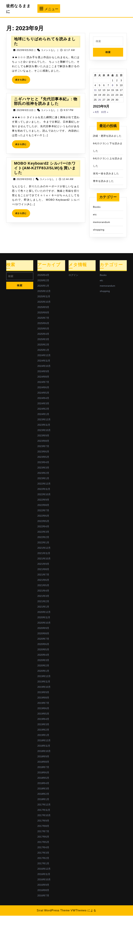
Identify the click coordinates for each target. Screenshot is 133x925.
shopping (98, 229)
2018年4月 (43, 783)
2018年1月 (43, 799)
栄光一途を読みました (106, 173)
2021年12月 (44, 547)
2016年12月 (44, 868)
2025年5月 (43, 328)
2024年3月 (43, 403)
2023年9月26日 (25, 50)
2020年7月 (43, 638)
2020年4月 (43, 654)
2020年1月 (43, 670)
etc (95, 214)
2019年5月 (43, 713)
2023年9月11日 (25, 110)
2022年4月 (43, 526)
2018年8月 (43, 761)
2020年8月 (43, 633)
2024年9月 (43, 371)
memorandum (101, 222)
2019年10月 (44, 687)
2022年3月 (43, 531)
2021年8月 (43, 569)
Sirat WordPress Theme (53, 910)
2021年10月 (44, 558)
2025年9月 (43, 307)
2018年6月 (43, 772)
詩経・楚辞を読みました (107, 135)
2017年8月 (43, 826)
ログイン (73, 275)
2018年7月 (43, 767)
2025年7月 (43, 317)
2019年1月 (43, 735)
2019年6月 (43, 708)
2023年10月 (44, 430)
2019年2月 (43, 729)
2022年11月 (43, 489)
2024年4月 (43, 398)
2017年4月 (43, 847)
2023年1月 (43, 478)
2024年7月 (43, 382)
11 (95, 90)
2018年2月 (43, 793)
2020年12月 (44, 612)
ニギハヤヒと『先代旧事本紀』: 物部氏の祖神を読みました (45, 101)
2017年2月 (43, 858)
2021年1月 (43, 606)
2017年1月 (43, 863)
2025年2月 (43, 344)
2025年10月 (44, 301)
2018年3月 (43, 788)
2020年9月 (43, 628)
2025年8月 (43, 312)
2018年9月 (43, 756)
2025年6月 (43, 323)
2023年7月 (43, 446)
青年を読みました (103, 181)
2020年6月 (43, 644)
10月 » (104, 112)
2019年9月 (43, 692)
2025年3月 (43, 339)
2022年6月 (43, 515)
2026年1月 (43, 285)
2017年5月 (43, 842)
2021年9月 (43, 563)
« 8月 (96, 112)
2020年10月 (44, 622)
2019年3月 (43, 724)
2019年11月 (43, 681)
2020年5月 (43, 649)
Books (97, 206)
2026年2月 (43, 280)
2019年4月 (43, 719)
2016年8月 (43, 890)
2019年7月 (43, 703)
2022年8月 (43, 505)
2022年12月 (44, 483)
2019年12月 (44, 676)
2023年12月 (44, 419)
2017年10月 (44, 815)
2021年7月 (43, 574)
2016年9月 (43, 884)
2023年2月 (43, 473)
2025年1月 (43, 350)
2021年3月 (43, 596)
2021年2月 (43, 601)
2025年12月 (44, 291)
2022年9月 (43, 499)
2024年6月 (43, 387)
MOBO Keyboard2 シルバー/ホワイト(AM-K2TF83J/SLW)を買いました (45, 168)
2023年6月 (43, 451)
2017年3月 (43, 852)
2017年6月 (43, 836)
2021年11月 (43, 553)
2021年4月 (43, 590)
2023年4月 (43, 462)
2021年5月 (43, 585)
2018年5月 (43, 777)
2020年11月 (43, 617)
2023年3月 (43, 467)
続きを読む (22, 81)
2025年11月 (43, 296)
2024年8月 (43, 376)
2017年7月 (43, 831)
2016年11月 (43, 874)
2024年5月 (43, 392)
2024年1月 (43, 414)
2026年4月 (43, 275)
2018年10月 (44, 751)
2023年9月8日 (24, 179)
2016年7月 (43, 895)
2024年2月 (43, 408)
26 (99, 99)
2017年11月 (43, 810)
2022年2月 (43, 537)
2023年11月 (43, 424)
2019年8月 (43, 697)
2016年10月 (44, 879)
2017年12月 (44, 804)
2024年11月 (43, 360)
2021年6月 (43, 580)
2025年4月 (43, 333)
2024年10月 (44, 366)
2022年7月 (43, 510)
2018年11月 (43, 745)
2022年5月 (43, 521)
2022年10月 (44, 494)
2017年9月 (43, 820)
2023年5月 (43, 457)
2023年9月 (43, 435)
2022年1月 (43, 542)
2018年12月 (44, 740)
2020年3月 (43, 660)
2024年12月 (44, 355)
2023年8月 (43, 440)
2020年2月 (43, 665)
